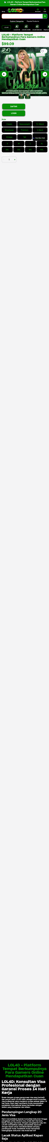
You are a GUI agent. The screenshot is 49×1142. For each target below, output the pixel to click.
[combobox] (22, 16)
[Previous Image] (4, 74)
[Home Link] (15, 10)
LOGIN (13, 113)
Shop (3, 11)
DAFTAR (13, 106)
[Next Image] (45, 74)
